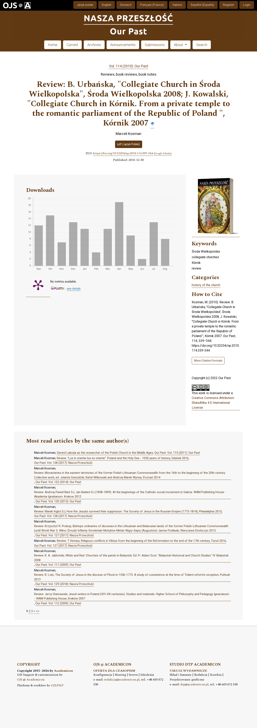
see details (74, 288)
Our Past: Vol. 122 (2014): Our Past (58, 482)
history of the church (206, 285)
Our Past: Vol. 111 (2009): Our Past (58, 565)
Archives (94, 45)
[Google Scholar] (152, 123)
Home (52, 45)
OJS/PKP (57, 685)
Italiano (177, 5)
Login (246, 5)
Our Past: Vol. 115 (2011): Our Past (177, 452)
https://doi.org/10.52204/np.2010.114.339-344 (123, 153)
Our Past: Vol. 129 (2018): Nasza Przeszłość (65, 584)
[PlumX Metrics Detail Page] (38, 285)
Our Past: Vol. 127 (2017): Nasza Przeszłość (65, 535)
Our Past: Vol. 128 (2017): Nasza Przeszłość (63, 463)
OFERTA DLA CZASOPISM (114, 671)
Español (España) (202, 5)
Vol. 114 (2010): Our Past (128, 66)
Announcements (123, 45)
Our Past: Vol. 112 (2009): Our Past (58, 603)
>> (37, 611)
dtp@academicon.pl (194, 684)
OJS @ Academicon (31, 679)
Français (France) (152, 5)
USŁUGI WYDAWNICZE (188, 671)
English (106, 5)
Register (228, 5)
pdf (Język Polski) (128, 144)
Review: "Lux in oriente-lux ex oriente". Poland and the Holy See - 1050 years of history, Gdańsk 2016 (123, 458)
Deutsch (126, 5)
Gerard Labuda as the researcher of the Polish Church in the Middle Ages (105, 452)
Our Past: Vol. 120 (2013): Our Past (58, 501)
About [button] (179, 45)
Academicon (63, 671)
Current (72, 45)
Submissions (155, 45)
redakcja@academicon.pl (122, 679)
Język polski (85, 5)
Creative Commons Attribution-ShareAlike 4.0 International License (213, 402)
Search (201, 45)
